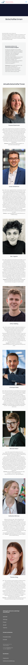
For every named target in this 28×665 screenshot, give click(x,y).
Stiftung (5, 619)
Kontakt (5, 639)
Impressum (6, 658)
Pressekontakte (7, 637)
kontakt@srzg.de (9, 647)
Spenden (5, 616)
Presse (4, 622)
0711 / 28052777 (8, 649)
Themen (5, 627)
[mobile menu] (26, 2)
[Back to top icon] (25, 662)
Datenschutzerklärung (8, 661)
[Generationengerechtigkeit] (7, 2)
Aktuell (4, 625)
